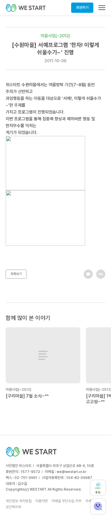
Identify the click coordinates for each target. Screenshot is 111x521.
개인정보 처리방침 (19, 501)
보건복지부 (13, 507)
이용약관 (41, 501)
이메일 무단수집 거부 (66, 501)
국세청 (89, 501)
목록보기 (16, 274)
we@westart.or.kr (72, 472)
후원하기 (82, 7)
